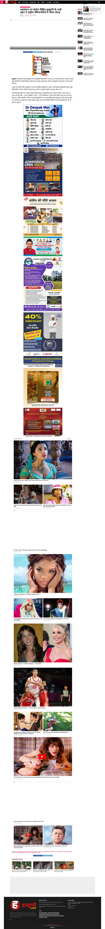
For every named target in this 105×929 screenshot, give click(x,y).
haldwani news (45, 851)
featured (32, 851)
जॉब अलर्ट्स (56, 2)
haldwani (39, 851)
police (45, 917)
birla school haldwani (24, 851)
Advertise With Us (72, 905)
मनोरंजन (43, 2)
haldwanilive (53, 851)
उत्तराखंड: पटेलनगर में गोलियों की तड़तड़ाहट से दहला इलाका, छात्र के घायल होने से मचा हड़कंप (41, 871)
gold (36, 851)
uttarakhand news (67, 851)
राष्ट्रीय (19, 2)
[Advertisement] (52, 885)
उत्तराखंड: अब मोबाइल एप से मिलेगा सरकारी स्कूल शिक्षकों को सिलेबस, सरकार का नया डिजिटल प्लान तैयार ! (80, 903)
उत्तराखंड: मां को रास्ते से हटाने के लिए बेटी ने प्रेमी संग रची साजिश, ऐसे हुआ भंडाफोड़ (64, 871)
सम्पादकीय (49, 2)
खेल (38, 2)
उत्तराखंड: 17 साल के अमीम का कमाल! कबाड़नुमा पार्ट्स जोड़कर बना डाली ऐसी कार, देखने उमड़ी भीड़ (21, 871)
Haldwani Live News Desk (31, 15)
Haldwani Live (54, 924)
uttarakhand (59, 851)
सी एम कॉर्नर (25, 2)
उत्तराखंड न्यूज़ (33, 2)
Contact (70, 906)
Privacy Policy (71, 907)
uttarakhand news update (34, 852)
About (69, 904)
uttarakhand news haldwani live (19, 852)
